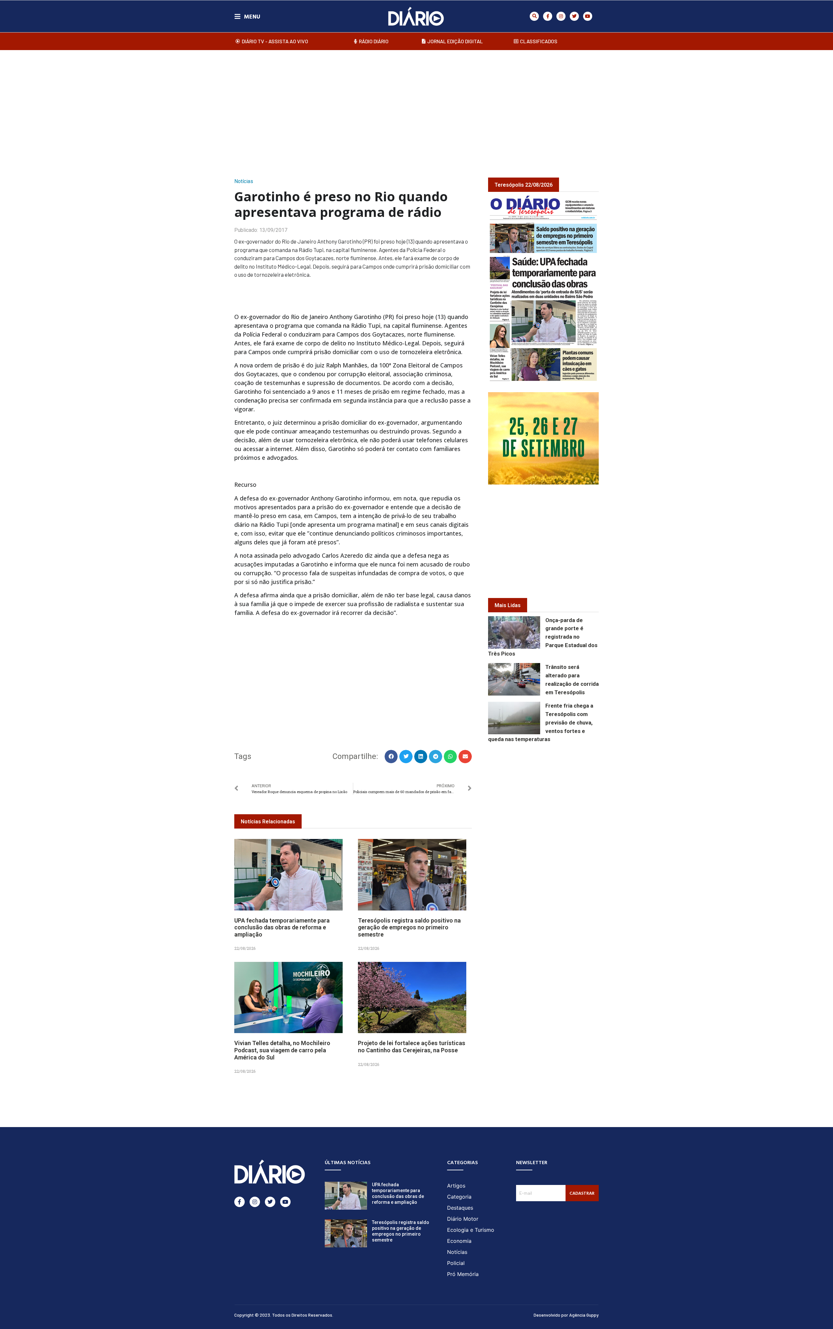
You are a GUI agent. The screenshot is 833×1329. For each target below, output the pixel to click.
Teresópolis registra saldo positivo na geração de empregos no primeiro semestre (409, 927)
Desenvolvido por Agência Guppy (566, 1315)
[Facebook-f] (547, 16)
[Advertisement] (416, 107)
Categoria (459, 1196)
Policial (456, 1263)
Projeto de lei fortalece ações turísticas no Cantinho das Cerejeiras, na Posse (411, 1047)
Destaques (460, 1207)
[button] (534, 16)
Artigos (456, 1185)
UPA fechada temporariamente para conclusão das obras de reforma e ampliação (282, 927)
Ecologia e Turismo (470, 1230)
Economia (459, 1241)
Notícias (243, 181)
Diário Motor (462, 1219)
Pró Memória (463, 1274)
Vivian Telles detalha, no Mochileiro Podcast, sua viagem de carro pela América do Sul (282, 1050)
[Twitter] (574, 16)
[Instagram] (561, 16)
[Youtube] (587, 16)
